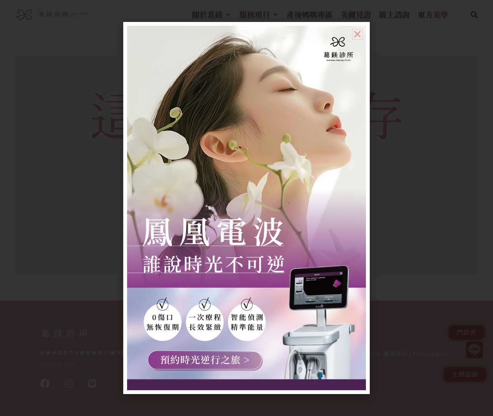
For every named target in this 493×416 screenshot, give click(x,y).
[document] (246, 208)
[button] (357, 34)
